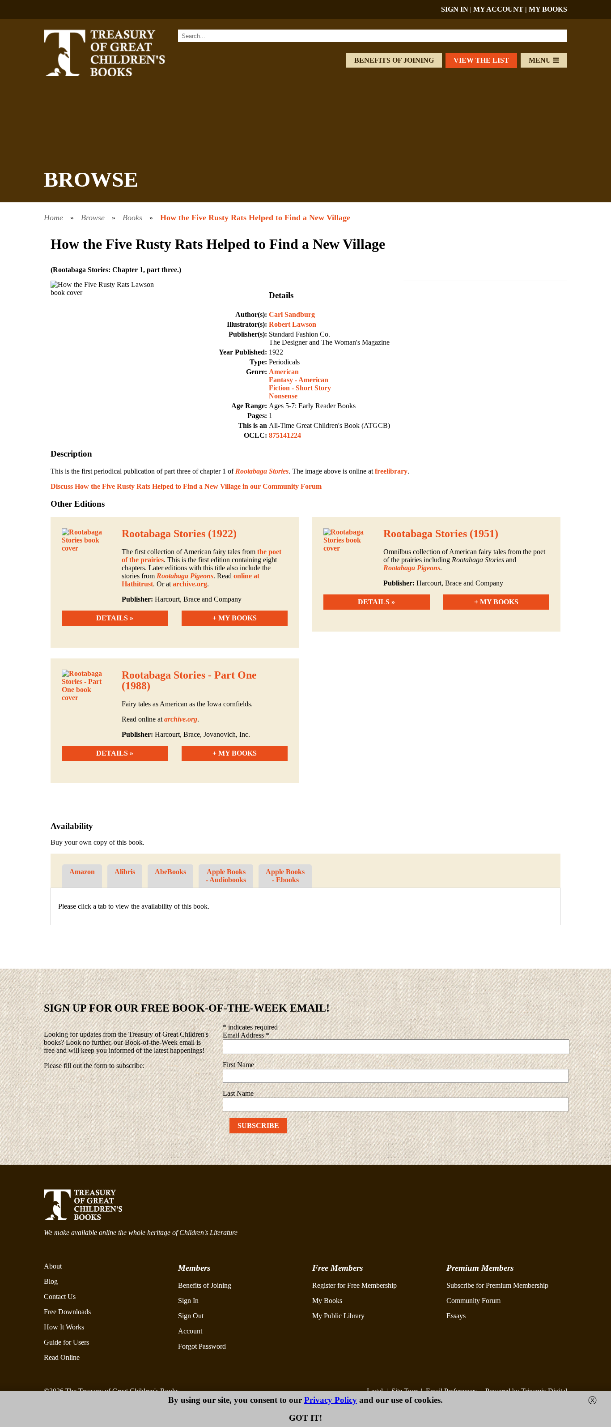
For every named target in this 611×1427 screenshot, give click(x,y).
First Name (238, 1064)
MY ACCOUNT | (501, 9)
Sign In (188, 1300)
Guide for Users (66, 1342)
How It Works (64, 1327)
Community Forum (473, 1300)
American (284, 372)
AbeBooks (170, 872)
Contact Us (60, 1296)
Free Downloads (67, 1312)
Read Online (62, 1357)
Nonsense (283, 396)
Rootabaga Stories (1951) (440, 533)
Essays (456, 1316)
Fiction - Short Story (300, 388)
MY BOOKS (548, 9)
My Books (327, 1300)
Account (190, 1331)
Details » (114, 618)
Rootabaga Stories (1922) (179, 533)
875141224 (285, 435)
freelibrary (391, 471)
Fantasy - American (298, 380)
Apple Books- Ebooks (285, 876)
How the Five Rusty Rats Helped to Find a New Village (255, 217)
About (53, 1266)
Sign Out (191, 1316)
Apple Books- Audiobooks (226, 876)
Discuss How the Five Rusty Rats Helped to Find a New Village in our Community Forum (186, 486)
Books (132, 217)
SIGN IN (454, 9)
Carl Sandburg (292, 314)
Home (53, 217)
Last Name (238, 1093)
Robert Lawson (292, 324)
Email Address (246, 1035)
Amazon (82, 872)
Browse (93, 217)
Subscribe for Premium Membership (497, 1285)
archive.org (190, 584)
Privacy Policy (330, 1400)
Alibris (125, 872)
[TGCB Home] (116, 73)
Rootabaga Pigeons (185, 576)
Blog (51, 1281)
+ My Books (234, 618)
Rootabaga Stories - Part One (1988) (189, 680)
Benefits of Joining (394, 60)
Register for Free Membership (354, 1285)
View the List (481, 60)
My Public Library (338, 1316)
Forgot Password (202, 1346)
